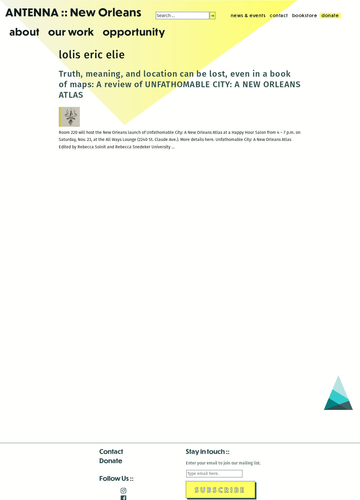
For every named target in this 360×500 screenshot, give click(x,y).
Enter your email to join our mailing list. (223, 462)
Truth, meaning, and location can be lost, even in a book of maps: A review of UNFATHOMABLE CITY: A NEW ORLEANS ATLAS (180, 84)
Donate (110, 460)
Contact (111, 451)
